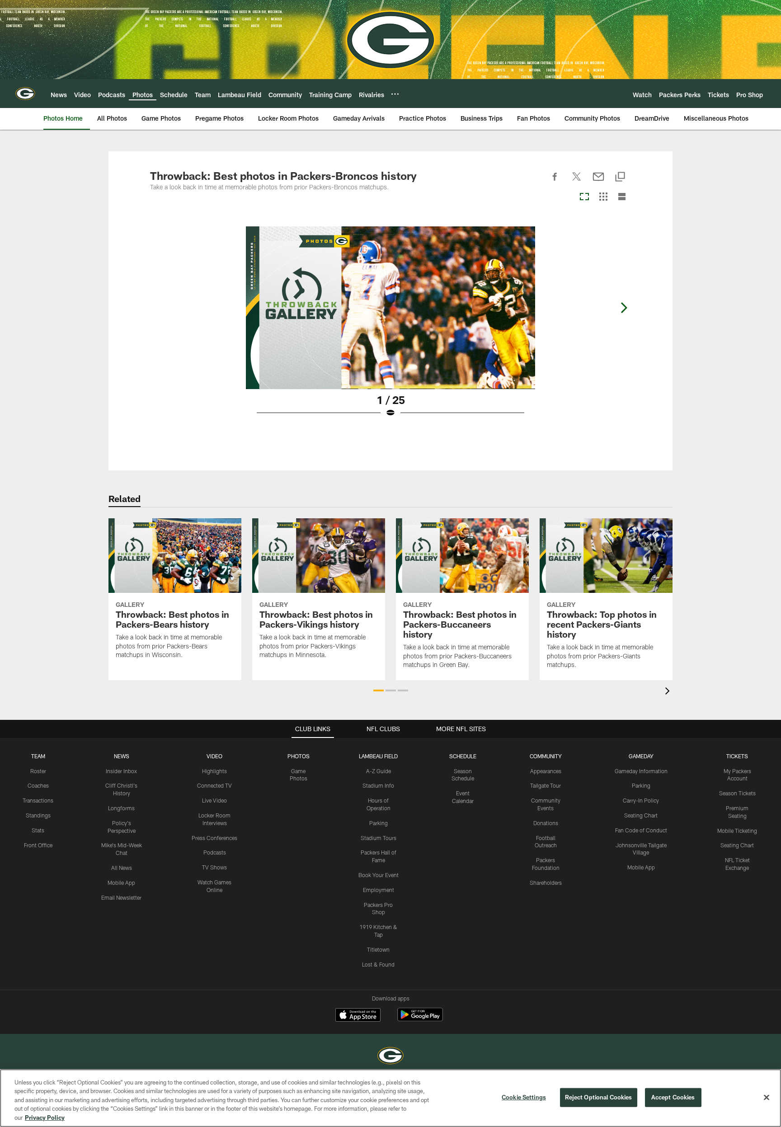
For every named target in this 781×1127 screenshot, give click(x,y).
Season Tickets (737, 793)
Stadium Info (378, 785)
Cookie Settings (524, 1097)
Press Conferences (214, 838)
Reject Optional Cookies (598, 1097)
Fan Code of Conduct (641, 830)
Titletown (378, 949)
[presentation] (669, 692)
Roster (38, 771)
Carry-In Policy (641, 800)
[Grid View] (603, 197)
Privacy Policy (45, 1117)
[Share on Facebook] (555, 181)
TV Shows (214, 867)
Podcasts (214, 852)
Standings (38, 815)
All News (121, 867)
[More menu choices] (395, 94)
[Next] (623, 307)
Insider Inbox (121, 771)
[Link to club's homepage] (25, 93)
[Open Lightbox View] (390, 327)
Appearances (545, 771)
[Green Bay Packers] (390, 1056)
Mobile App (121, 882)
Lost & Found (378, 964)
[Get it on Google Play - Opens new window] (420, 1019)
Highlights (214, 771)
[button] (378, 690)
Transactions (38, 800)
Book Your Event (378, 875)
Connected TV (214, 785)
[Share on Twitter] (576, 181)
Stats (38, 830)
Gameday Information (641, 771)
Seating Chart (641, 815)
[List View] (622, 197)
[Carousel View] (584, 197)
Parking (378, 823)
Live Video (214, 800)
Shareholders (546, 882)
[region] (390, 1098)
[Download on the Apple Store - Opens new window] (358, 1016)
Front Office (38, 845)
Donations (545, 823)
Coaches (38, 785)
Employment (378, 890)
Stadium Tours (378, 838)
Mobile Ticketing (737, 830)
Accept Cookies (673, 1097)
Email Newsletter (121, 897)
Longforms (121, 808)
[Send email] (598, 181)
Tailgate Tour (545, 785)
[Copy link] (620, 177)
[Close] (766, 1098)
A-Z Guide (378, 771)
